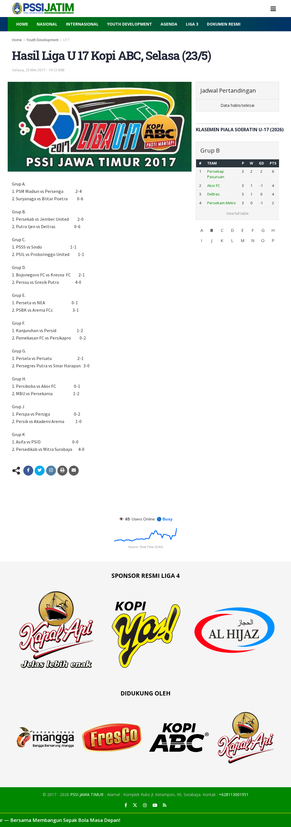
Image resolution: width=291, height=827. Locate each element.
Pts (273, 163)
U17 (66, 40)
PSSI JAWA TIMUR (86, 794)
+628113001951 (234, 794)
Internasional (82, 24)
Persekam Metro (221, 202)
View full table (237, 213)
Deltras (213, 194)
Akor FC (213, 185)
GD (261, 163)
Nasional (47, 24)
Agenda (169, 24)
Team (212, 163)
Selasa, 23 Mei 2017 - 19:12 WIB (38, 69)
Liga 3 (192, 24)
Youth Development (129, 24)
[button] (201, 230)
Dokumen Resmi (223, 24)
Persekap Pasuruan (215, 174)
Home (22, 24)
